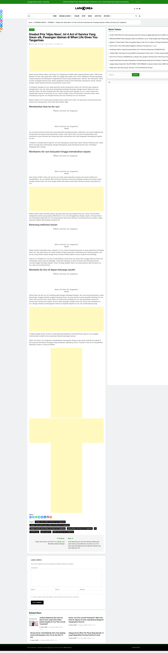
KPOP (83, 16)
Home (55, 16)
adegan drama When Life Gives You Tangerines (50, 522)
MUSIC (90, 16)
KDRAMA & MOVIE (64, 16)
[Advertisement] (66, 59)
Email (57, 589)
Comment (34, 568)
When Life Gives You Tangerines (63, 532)
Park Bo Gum (34, 532)
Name (33, 589)
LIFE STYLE (98, 16)
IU (95, 528)
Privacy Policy (136, 647)
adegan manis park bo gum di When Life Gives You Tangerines (49, 525)
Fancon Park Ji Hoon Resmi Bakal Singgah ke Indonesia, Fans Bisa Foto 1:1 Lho (133, 46)
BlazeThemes (67, 647)
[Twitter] (33, 517)
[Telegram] (39, 517)
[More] (50, 517)
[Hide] (0, 31)
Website (82, 589)
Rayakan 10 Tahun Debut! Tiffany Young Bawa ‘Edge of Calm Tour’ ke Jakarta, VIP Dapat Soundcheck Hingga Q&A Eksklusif (96, 2)
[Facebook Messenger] (42, 517)
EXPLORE (106, 16)
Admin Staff (34, 44)
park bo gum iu (45, 532)
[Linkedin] (45, 517)
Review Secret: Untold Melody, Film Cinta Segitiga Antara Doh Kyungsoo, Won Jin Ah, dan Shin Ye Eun (47, 635)
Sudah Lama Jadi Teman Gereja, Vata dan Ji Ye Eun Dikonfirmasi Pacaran (131, 67)
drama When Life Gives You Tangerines (80, 528)
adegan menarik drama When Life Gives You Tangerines (47, 528)
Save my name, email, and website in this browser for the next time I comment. (56, 597)
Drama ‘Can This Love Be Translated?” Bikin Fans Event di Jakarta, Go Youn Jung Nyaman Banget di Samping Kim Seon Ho (86, 620)
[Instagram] (48, 517)
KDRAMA (32, 29)
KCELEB (77, 16)
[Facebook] (30, 517)
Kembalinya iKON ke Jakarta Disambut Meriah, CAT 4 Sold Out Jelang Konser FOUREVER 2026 (137, 49)
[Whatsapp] (36, 517)
